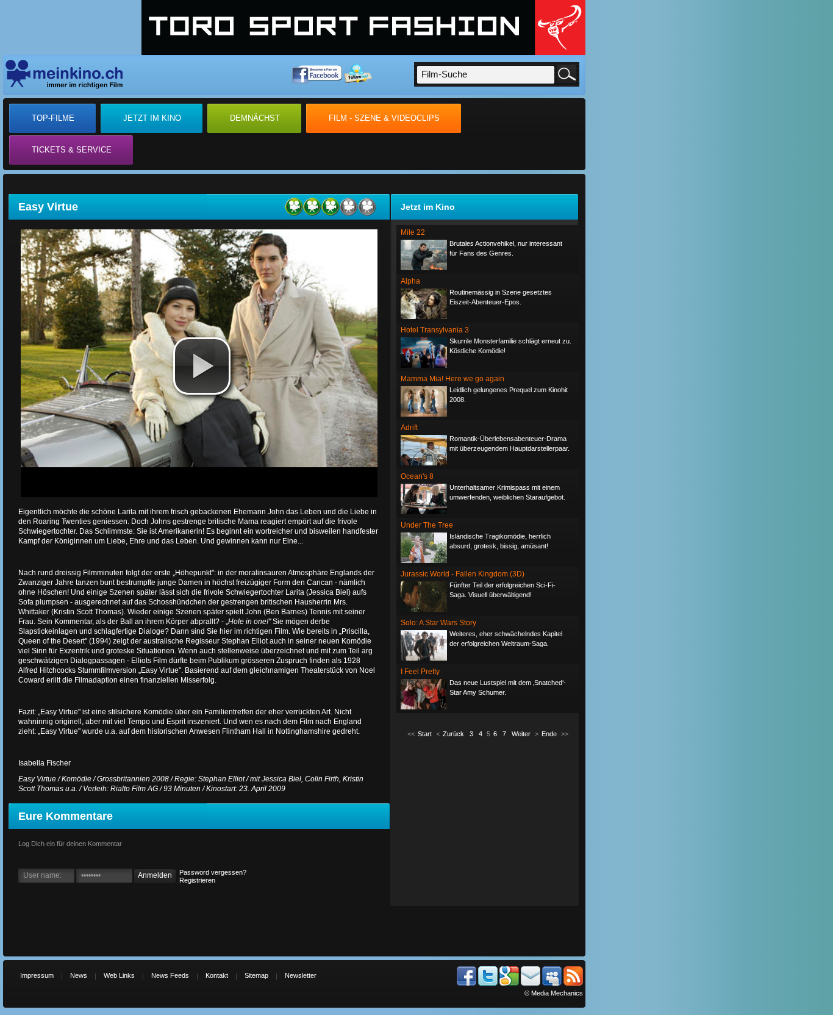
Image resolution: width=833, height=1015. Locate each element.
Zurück (453, 733)
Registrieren (197, 880)
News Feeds (170, 975)
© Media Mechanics (553, 993)
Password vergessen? (212, 872)
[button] (202, 366)
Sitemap (256, 975)
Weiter (521, 733)
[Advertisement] (487, 821)
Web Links (119, 975)
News (78, 975)
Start (425, 733)
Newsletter (300, 975)
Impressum (37, 975)
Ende (549, 733)
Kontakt (217, 975)
